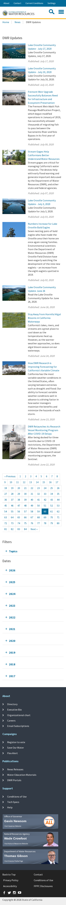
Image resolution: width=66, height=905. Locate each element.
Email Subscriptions (18, 726)
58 (32, 511)
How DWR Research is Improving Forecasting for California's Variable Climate (43, 366)
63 (5, 517)
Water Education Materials (21, 774)
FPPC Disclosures (43, 886)
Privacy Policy (10, 880)
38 (18, 499)
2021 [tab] (12, 629)
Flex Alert (12, 753)
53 (58, 505)
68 (38, 517)
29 (18, 493)
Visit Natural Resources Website (16, 844)
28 (12, 493)
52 (51, 505)
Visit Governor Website (12, 826)
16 (50, 482)
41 (38, 499)
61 (51, 511)
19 (12, 488)
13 (30, 482)
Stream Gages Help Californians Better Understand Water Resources (44, 155)
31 (32, 493)
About (6, 3)
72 (5, 523)
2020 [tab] (12, 641)
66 (25, 517)
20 (18, 488)
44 (58, 499)
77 (38, 523)
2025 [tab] (12, 582)
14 (37, 482)
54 (5, 511)
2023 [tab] (12, 605)
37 (12, 499)
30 (25, 493)
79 (51, 523)
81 (5, 529)
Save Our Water (15, 747)
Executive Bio (14, 709)
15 (43, 482)
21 (25, 488)
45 (5, 505)
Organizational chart (18, 715)
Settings (52, 3)
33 (45, 493)
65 (18, 517)
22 (32, 488)
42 (45, 499)
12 (24, 482)
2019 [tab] (12, 652)
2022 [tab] (12, 617)
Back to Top (9, 874)
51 (45, 505)
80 (58, 523)
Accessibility (10, 886)
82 (12, 529)
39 (25, 499)
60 (45, 511)
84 (25, 529)
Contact (17, 3)
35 (58, 493)
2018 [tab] (12, 664)
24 (45, 488)
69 (45, 517)
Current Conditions (34, 3)
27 (5, 493)
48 (25, 505)
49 (32, 505)
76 (32, 523)
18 (5, 488)
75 (25, 523)
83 (18, 529)
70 (51, 517)
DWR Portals (14, 780)
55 (12, 511)
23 (38, 488)
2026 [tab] (12, 570)
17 (57, 482)
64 (12, 517)
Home (5, 22)
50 (38, 505)
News (18, 22)
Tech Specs (13, 802)
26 (58, 488)
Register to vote (16, 742)
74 (18, 523)
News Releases (15, 769)
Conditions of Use (17, 796)
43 (51, 499)
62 (58, 511)
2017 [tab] (12, 676)
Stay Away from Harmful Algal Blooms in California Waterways (44, 318)
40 (32, 499)
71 (58, 517)
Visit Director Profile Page (13, 861)
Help (9, 807)
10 (11, 482)
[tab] (33, 551)
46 (12, 505)
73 (12, 523)
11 (17, 482)
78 (45, 523)
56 (18, 511)
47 (18, 505)
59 (38, 511)
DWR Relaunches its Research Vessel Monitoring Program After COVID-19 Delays (44, 430)
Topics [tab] (13, 551)
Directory (12, 704)
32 (38, 493)
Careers (11, 720)
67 (32, 517)
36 (5, 499)
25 (51, 488)
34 (51, 493)
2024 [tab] (12, 594)
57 (25, 511)
